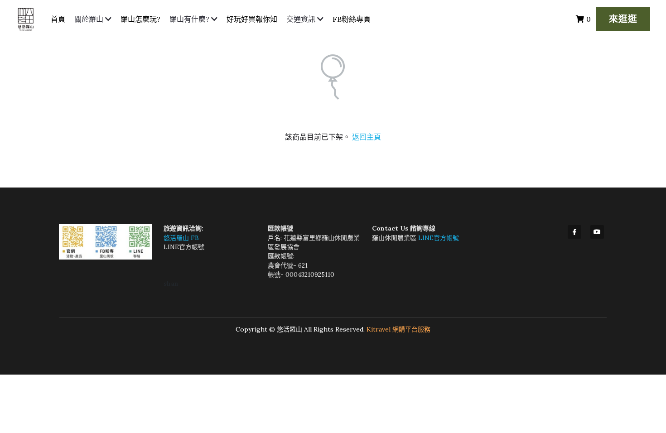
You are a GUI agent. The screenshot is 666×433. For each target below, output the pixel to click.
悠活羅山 (177, 238)
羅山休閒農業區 (395, 238)
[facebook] (574, 232)
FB (195, 238)
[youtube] (597, 232)
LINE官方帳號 (184, 247)
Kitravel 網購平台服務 (398, 329)
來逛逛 (623, 18)
